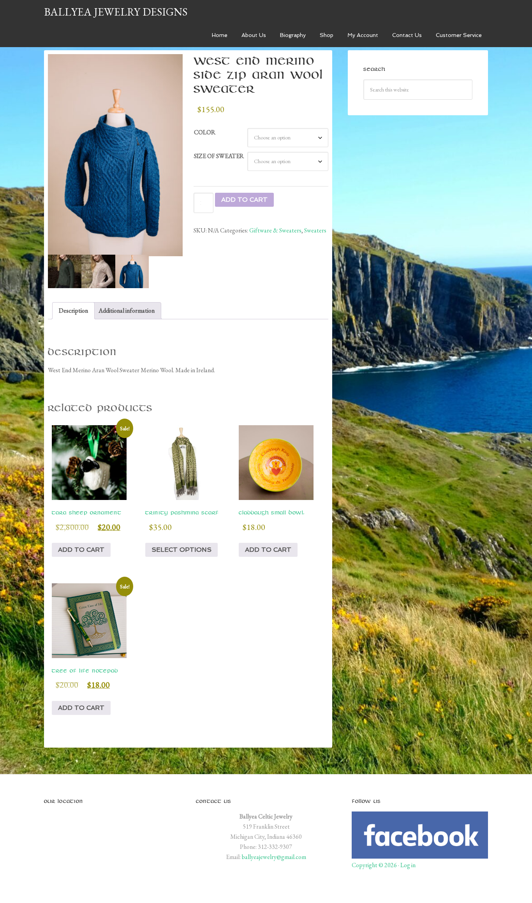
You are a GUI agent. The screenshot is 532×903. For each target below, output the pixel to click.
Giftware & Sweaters (275, 230)
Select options (181, 549)
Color (204, 132)
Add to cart (244, 199)
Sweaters (315, 230)
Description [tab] (73, 310)
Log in (408, 865)
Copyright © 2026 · (376, 865)
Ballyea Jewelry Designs (115, 12)
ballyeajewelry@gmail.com (274, 857)
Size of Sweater (219, 156)
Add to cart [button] (81, 549)
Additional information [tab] (127, 310)
